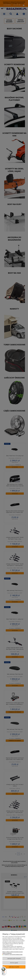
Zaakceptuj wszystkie (14, 967)
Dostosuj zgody (14, 962)
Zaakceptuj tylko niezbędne (14, 958)
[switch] (3, 974)
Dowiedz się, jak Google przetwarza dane (13, 954)
